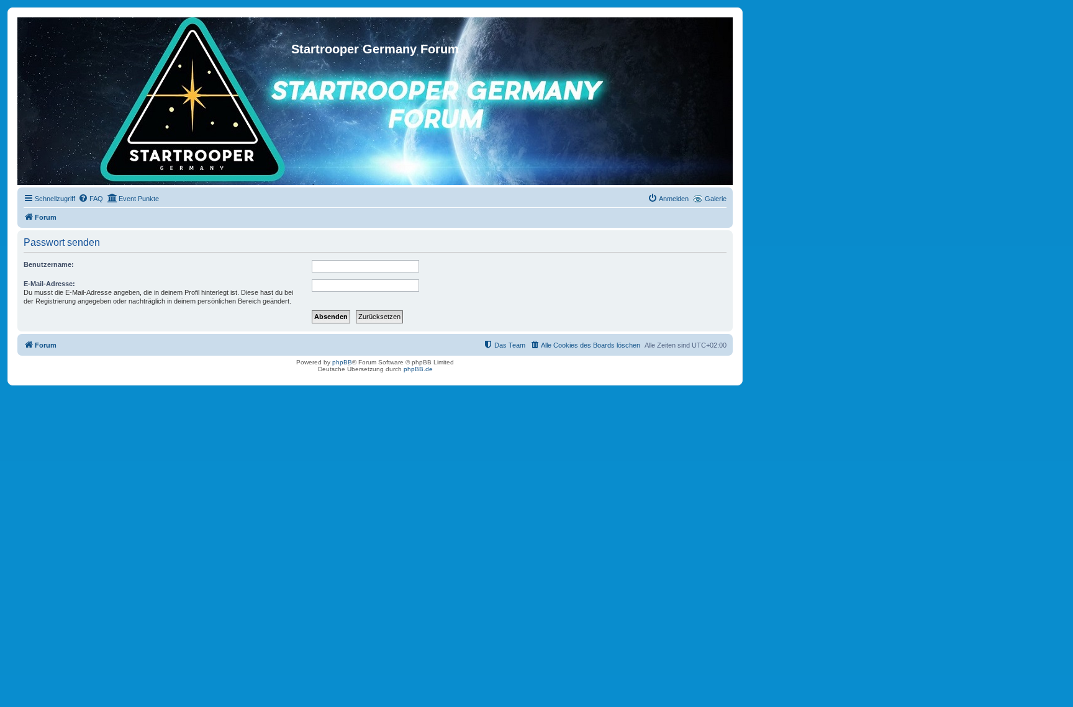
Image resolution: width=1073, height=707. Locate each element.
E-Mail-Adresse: (49, 283)
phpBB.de (418, 369)
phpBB (342, 362)
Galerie (716, 198)
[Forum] (375, 30)
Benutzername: (49, 264)
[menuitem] (90, 198)
